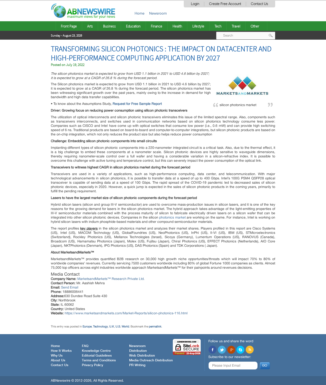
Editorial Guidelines (97, 355)
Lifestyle (198, 26)
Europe (87, 326)
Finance (156, 26)
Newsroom (158, 13)
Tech (218, 26)
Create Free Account (225, 4)
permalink (155, 326)
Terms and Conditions (99, 360)
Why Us (57, 355)
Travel (236, 26)
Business (109, 26)
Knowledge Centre (96, 351)
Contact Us (259, 4)
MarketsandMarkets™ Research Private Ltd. (111, 279)
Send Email (69, 287)
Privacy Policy (92, 365)
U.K (111, 326)
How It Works (61, 351)
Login (195, 4)
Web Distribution (142, 355)
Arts (90, 26)
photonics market (172, 217)
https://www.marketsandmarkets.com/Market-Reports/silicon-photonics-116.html (126, 313)
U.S (118, 326)
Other (255, 26)
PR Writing (137, 365)
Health (177, 26)
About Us (58, 360)
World (125, 326)
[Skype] (240, 350)
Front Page (69, 26)
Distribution (138, 351)
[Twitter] (222, 350)
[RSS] (250, 350)
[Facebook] (212, 350)
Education (133, 26)
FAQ (85, 346)
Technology (100, 326)
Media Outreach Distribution (151, 360)
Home (139, 13)
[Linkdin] (231, 350)
